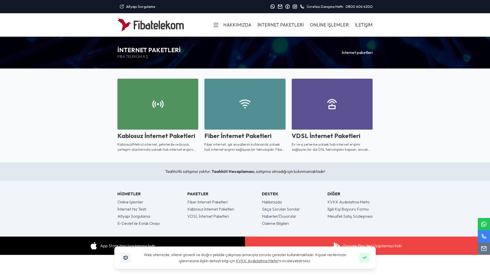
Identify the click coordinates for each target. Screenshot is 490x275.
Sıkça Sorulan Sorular (281, 209)
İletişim (364, 25)
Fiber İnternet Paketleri (207, 201)
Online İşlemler (329, 25)
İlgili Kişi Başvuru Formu (348, 209)
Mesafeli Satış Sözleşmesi (350, 216)
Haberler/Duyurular (279, 216)
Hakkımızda (237, 25)
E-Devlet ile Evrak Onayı (138, 223)
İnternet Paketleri (281, 25)
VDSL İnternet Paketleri (208, 216)
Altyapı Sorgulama (140, 6)
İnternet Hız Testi (131, 209)
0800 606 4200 (359, 6)
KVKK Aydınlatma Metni (257, 260)
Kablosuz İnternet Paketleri (210, 209)
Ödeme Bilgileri (275, 223)
